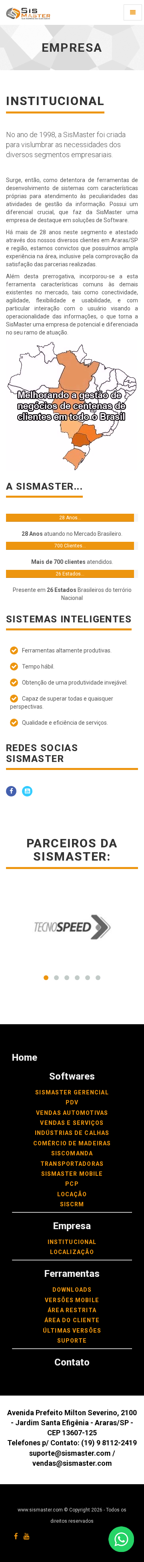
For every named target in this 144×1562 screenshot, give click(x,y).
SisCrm (72, 1204)
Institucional (72, 1242)
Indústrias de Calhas (72, 1133)
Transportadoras (72, 1164)
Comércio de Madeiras (72, 1143)
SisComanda (72, 1153)
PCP (71, 1184)
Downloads (72, 1289)
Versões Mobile (72, 1300)
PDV (72, 1102)
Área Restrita (72, 1310)
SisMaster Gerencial (71, 1092)
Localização (72, 1252)
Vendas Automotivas (72, 1113)
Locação (72, 1194)
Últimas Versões (72, 1330)
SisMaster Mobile (72, 1174)
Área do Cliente (72, 1320)
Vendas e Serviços (72, 1123)
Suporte (72, 1340)
